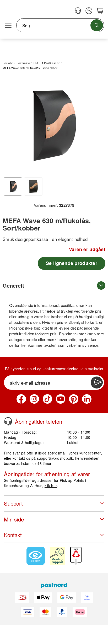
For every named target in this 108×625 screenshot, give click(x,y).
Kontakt (13, 535)
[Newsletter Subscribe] (97, 383)
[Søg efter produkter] (96, 25)
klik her (51, 485)
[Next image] (93, 125)
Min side (14, 519)
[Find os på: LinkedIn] (86, 399)
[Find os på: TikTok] (47, 399)
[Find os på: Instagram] (34, 399)
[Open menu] (8, 25)
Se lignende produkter (71, 263)
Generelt (13, 285)
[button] (52, 124)
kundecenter (90, 453)
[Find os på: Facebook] (21, 399)
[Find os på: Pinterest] (73, 399)
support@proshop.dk (55, 458)
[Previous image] (10, 125)
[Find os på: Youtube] (60, 399)
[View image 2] (33, 186)
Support (13, 503)
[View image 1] (13, 186)
